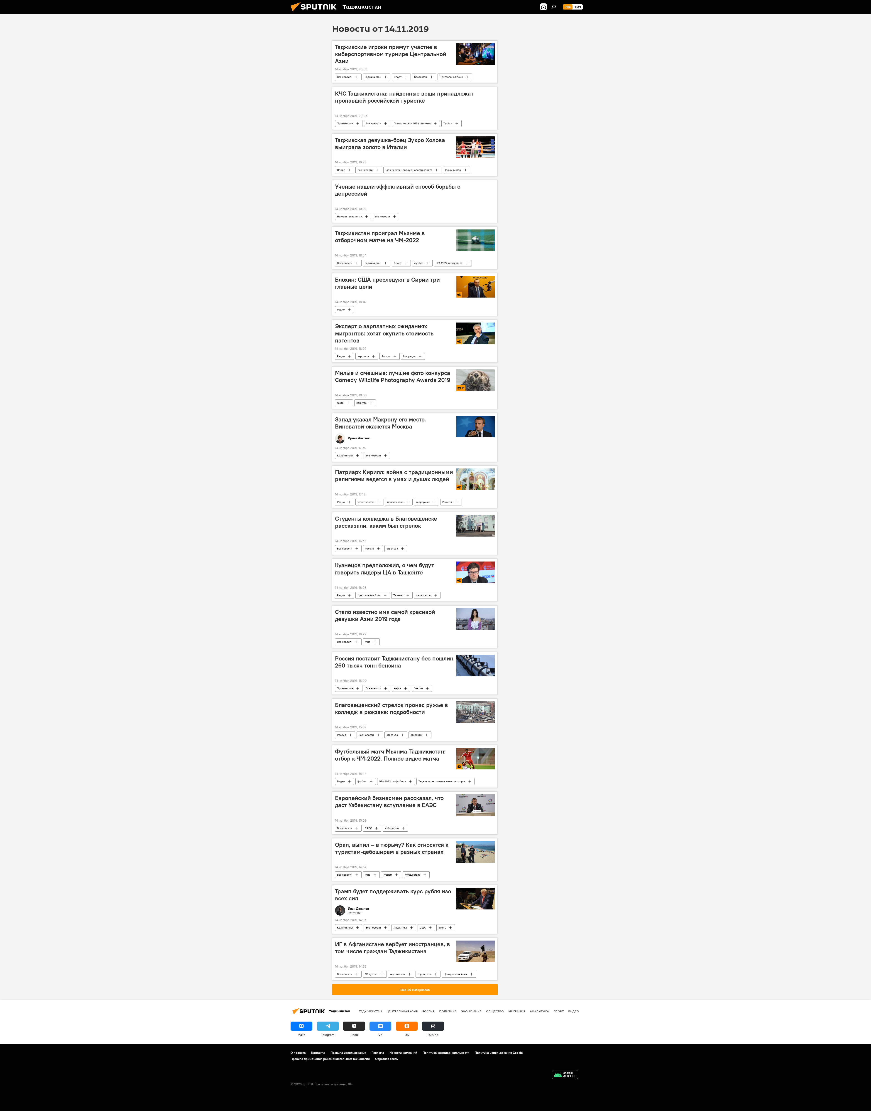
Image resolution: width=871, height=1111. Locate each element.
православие (395, 502)
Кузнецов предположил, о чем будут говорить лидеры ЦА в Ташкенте (384, 569)
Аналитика (400, 927)
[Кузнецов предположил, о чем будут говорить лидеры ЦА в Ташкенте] (475, 572)
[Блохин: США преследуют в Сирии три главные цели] (475, 287)
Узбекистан (392, 828)
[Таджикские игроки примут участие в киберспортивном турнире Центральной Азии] (475, 54)
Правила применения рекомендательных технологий (330, 1059)
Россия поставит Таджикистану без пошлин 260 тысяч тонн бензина (394, 662)
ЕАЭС (368, 828)
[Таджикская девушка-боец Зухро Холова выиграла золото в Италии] (475, 147)
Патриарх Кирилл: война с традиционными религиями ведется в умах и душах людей (394, 475)
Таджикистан (373, 77)
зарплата (363, 356)
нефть (397, 688)
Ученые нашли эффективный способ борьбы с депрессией (397, 190)
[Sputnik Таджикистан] (315, 12)
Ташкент (398, 595)
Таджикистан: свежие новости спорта (408, 170)
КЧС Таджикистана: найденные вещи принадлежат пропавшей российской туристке (404, 97)
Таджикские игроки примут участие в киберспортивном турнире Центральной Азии (390, 54)
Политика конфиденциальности (446, 1053)
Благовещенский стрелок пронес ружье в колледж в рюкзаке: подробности (391, 708)
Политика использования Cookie (499, 1053)
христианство (365, 502)
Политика (448, 1011)
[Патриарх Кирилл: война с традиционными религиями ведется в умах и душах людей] (475, 479)
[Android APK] (565, 1075)
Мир (367, 641)
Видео (341, 781)
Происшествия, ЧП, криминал (412, 123)
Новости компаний (403, 1053)
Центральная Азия (451, 77)
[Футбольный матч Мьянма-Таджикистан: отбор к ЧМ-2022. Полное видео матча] (475, 758)
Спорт (397, 77)
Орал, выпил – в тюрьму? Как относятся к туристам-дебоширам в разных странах (391, 848)
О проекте (298, 1053)
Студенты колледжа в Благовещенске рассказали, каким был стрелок (386, 522)
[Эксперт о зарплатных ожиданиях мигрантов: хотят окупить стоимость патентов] (475, 333)
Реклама (378, 1053)
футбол (418, 263)
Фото (340, 402)
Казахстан (420, 77)
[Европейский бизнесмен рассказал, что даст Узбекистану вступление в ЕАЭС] (475, 805)
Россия (386, 356)
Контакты (318, 1053)
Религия (447, 502)
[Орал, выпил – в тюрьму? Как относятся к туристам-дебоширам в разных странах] (475, 852)
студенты (416, 735)
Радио (341, 309)
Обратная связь (386, 1059)
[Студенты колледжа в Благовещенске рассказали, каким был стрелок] (475, 526)
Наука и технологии (349, 216)
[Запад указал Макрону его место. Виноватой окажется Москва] (475, 426)
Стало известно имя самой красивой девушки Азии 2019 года (385, 615)
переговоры (423, 595)
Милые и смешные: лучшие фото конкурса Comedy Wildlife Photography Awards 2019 (392, 376)
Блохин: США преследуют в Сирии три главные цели (387, 283)
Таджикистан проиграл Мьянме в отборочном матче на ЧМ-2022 (380, 236)
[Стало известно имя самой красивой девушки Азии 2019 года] (475, 619)
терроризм (423, 502)
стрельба (392, 548)
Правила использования (348, 1053)
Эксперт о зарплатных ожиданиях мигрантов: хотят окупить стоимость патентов (384, 333)
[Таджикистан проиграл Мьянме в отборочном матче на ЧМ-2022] (475, 240)
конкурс (361, 402)
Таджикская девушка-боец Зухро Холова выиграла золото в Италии (390, 143)
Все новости (344, 77)
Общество (371, 974)
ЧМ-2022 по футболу (449, 263)
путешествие (412, 874)
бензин (418, 688)
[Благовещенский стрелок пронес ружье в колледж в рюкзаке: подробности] (475, 712)
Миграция (409, 356)
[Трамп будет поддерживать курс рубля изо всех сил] (475, 898)
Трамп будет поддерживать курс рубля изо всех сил (393, 895)
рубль (442, 927)
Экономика (471, 1011)
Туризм (447, 123)
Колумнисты (345, 455)
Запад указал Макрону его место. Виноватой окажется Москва (380, 423)
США (423, 927)
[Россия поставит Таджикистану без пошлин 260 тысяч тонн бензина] (475, 665)
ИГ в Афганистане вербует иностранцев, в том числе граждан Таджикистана (392, 948)
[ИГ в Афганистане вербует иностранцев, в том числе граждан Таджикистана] (475, 951)
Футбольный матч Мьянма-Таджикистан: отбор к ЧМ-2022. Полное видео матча (390, 755)
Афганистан (397, 974)
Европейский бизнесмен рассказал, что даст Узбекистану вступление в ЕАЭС (389, 801)
